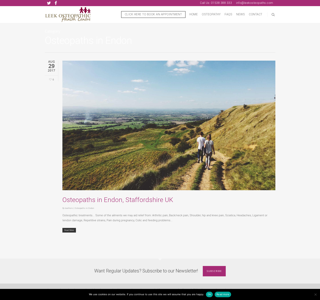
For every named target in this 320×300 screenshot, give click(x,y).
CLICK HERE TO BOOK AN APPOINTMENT (153, 14)
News (240, 14)
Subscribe (214, 271)
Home (193, 14)
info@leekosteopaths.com (254, 3)
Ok (209, 294)
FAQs (228, 14)
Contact (255, 14)
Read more (222, 294)
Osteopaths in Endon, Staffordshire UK (117, 200)
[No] (315, 294)
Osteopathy (211, 14)
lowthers (69, 208)
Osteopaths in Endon (84, 208)
